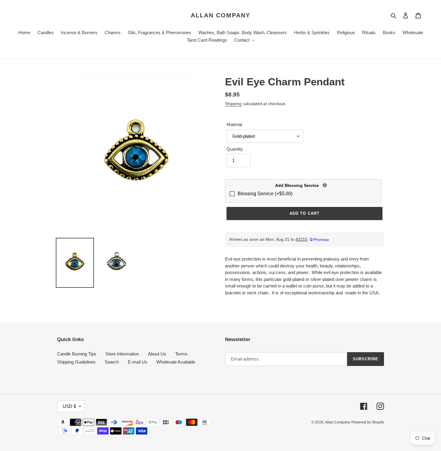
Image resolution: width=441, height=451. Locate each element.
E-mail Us (137, 361)
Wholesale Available (175, 361)
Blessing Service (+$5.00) (265, 193)
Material (234, 124)
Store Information (122, 353)
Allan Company (220, 15)
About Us (157, 353)
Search (112, 361)
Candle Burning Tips (76, 353)
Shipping (233, 103)
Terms (181, 353)
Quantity (234, 149)
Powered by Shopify (367, 422)
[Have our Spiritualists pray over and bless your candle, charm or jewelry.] (324, 185)
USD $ (69, 406)
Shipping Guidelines (76, 361)
